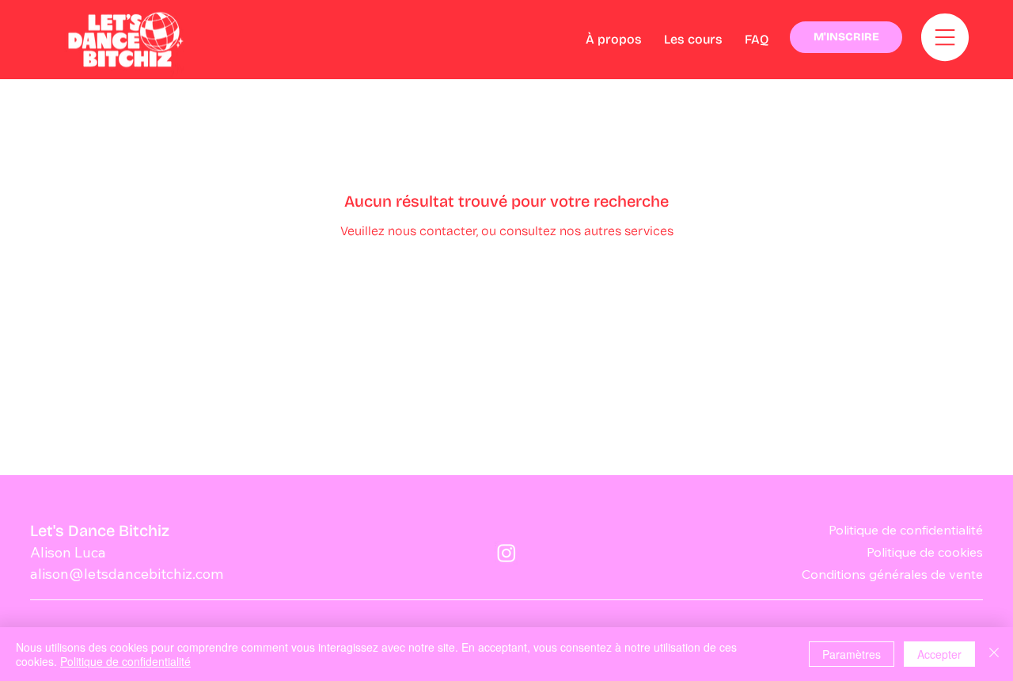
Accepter (939, 654)
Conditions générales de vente (892, 574)
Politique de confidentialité (906, 530)
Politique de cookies (925, 552)
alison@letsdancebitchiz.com (126, 574)
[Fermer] (994, 654)
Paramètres (851, 654)
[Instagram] (506, 553)
